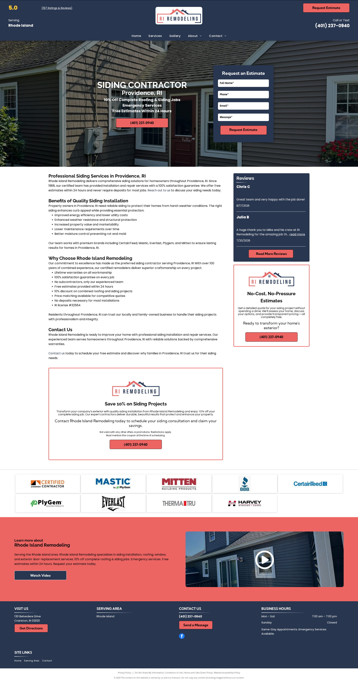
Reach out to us (158, 190)
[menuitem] (136, 36)
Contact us (56, 353)
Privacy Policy (124, 672)
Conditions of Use (174, 672)
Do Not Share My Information (149, 672)
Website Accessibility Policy (227, 672)
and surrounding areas (112, 621)
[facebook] (182, 636)
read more (297, 234)
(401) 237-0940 (332, 26)
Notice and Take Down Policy (198, 672)
